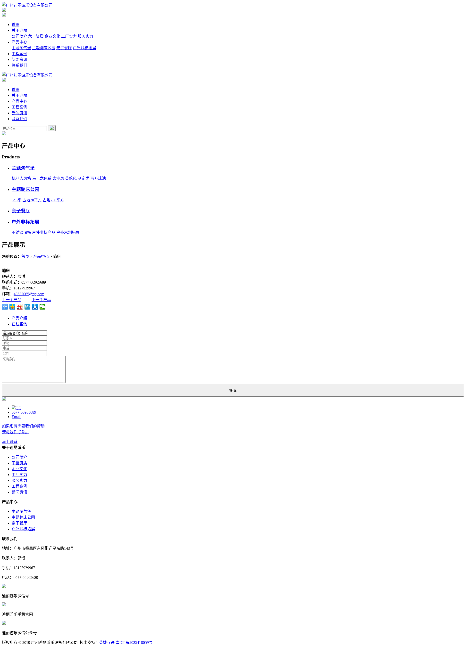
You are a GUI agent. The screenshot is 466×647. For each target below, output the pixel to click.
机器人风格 (21, 178)
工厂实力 (69, 36)
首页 (15, 25)
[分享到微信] (43, 307)
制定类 (83, 178)
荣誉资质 (36, 36)
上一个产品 (11, 300)
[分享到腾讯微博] (28, 307)
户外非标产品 (43, 232)
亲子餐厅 (64, 48)
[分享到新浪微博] (20, 307)
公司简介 (19, 36)
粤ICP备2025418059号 (134, 642)
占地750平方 (53, 200)
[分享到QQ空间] (12, 307)
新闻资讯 (19, 59)
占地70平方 (32, 200)
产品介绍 (19, 318)
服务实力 (85, 36)
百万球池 (98, 178)
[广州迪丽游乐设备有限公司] (27, 5)
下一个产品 (41, 300)
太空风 (58, 178)
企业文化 (52, 36)
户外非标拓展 (84, 48)
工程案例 (19, 54)
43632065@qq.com (29, 294)
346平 (16, 200)
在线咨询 (19, 324)
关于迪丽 (19, 30)
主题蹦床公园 (43, 48)
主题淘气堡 (21, 48)
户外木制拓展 (68, 232)
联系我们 (19, 65)
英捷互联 (107, 642)
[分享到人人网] (35, 307)
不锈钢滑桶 (21, 232)
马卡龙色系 (41, 178)
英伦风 (71, 178)
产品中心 (19, 42)
